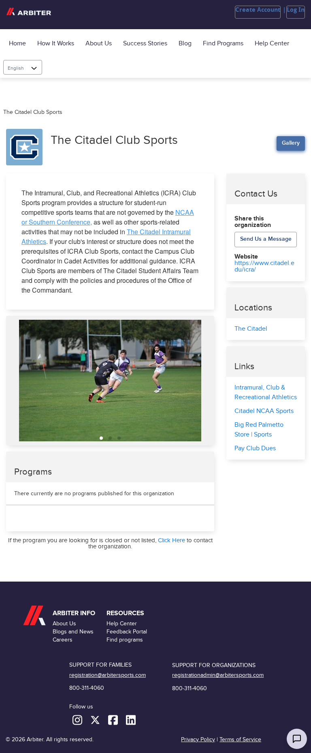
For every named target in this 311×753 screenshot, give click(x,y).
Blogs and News (73, 631)
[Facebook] (114, 719)
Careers (62, 639)
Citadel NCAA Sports (264, 411)
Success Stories (145, 43)
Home (17, 43)
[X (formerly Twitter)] (96, 719)
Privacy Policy (198, 739)
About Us (98, 43)
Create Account (257, 10)
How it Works (55, 43)
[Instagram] (78, 719)
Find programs (223, 43)
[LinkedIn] (131, 719)
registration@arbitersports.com (107, 675)
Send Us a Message (266, 238)
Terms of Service (240, 739)
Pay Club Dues (255, 448)
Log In (296, 10)
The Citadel (250, 329)
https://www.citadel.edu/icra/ (264, 266)
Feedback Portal (127, 631)
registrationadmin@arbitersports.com (218, 675)
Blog (185, 43)
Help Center (272, 43)
